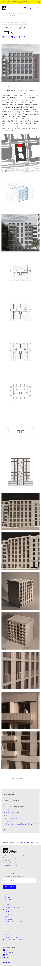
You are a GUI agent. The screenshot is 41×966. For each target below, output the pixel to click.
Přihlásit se (9, 887)
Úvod (5, 13)
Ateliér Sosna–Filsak (12, 812)
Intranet (8, 897)
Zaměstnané (22, 889)
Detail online (10, 914)
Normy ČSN (9, 912)
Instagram (9, 952)
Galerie (11, 13)
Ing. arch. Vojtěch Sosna (31, 842)
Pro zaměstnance (11, 937)
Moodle (7, 904)
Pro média (8, 934)
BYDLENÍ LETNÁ (10, 818)
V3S (6, 924)
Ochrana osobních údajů (14, 939)
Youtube (8, 955)
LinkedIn (8, 957)
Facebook (8, 950)
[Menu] (38, 8)
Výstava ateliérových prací (15, 23)
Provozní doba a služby (13, 921)
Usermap (8, 909)
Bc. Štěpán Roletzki (14, 37)
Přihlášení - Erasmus (13, 907)
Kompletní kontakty (12, 865)
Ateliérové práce (21, 13)
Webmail (8, 900)
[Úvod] (10, 851)
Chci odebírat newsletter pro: (15, 886)
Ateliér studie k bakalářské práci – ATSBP (20, 824)
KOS (6, 902)
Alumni (35, 889)
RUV (6, 917)
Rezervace (9, 919)
